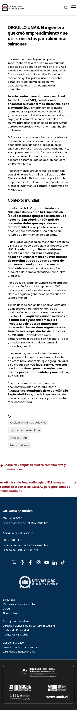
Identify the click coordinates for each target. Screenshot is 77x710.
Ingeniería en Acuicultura (24, 430)
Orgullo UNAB (18, 437)
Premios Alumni (19, 445)
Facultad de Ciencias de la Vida (27, 422)
